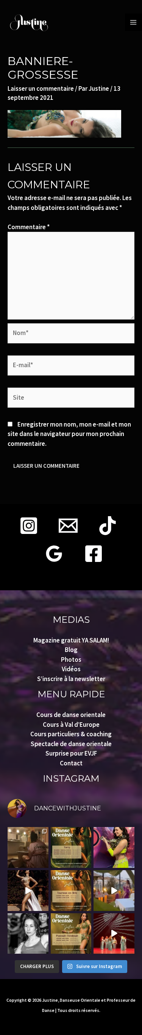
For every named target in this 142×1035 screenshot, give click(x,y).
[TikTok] (108, 526)
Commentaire (29, 227)
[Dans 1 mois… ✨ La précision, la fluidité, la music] (28, 890)
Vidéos (71, 669)
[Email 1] (68, 526)
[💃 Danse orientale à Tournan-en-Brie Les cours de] (71, 890)
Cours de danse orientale (71, 715)
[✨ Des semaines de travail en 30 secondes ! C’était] (114, 933)
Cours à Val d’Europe (71, 724)
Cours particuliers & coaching (71, 734)
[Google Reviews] (54, 554)
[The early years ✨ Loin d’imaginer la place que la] (28, 933)
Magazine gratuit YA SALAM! (71, 640)
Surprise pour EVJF (71, 753)
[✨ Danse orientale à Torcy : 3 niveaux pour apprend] (71, 847)
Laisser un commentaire (41, 88)
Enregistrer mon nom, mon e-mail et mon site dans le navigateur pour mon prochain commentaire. (69, 434)
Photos (71, 659)
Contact (71, 763)
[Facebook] (94, 554)
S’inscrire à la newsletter (71, 679)
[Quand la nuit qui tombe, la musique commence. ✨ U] (114, 890)
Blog (71, 650)
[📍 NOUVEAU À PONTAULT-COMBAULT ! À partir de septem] (71, 933)
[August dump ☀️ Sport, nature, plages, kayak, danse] (28, 847)
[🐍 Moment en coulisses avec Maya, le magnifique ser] (114, 847)
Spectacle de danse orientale (71, 744)
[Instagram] (29, 526)
